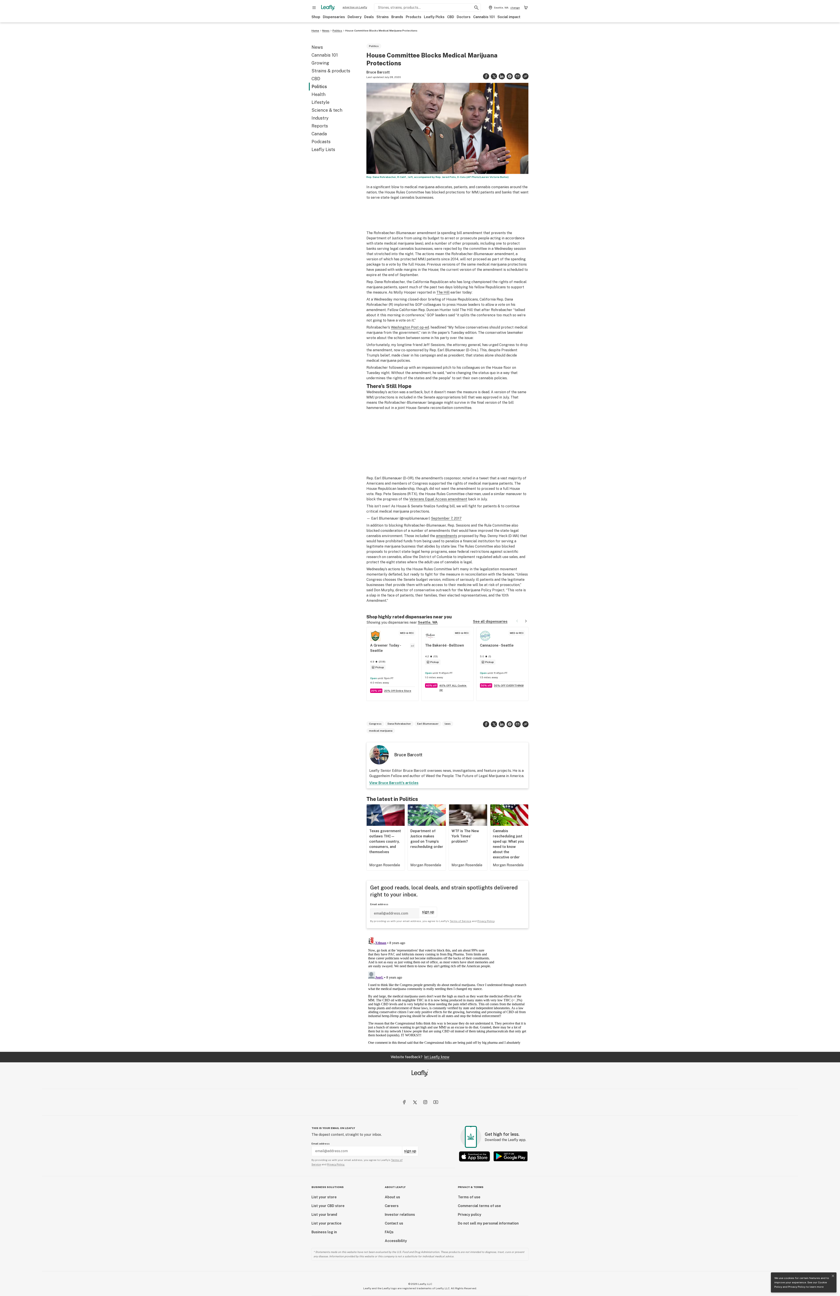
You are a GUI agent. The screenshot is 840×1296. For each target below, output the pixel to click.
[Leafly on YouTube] (435, 1102)
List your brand (324, 1214)
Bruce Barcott (378, 72)
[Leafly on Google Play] (511, 1156)
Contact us (394, 1223)
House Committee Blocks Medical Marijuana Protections (381, 30)
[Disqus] (447, 990)
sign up (428, 912)
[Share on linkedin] (502, 76)
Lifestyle (320, 102)
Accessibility (396, 1241)
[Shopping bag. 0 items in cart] (525, 7)
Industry (320, 118)
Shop (316, 17)
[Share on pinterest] (510, 76)
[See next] (525, 621)
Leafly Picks (434, 17)
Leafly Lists (323, 149)
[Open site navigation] (314, 7)
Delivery (355, 17)
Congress (375, 723)
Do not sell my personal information (488, 1223)
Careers (392, 1206)
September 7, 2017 (446, 518)
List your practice (326, 1223)
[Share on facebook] (486, 76)
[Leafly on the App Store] (474, 1156)
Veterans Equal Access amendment (438, 499)
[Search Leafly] (476, 7)
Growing (320, 63)
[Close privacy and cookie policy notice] (833, 1276)
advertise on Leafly (355, 7)
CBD (450, 17)
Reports (320, 126)
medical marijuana (380, 730)
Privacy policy (469, 1214)
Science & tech (327, 110)
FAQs (389, 1232)
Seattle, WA (428, 622)
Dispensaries (334, 17)
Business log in (324, 1232)
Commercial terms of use (479, 1206)
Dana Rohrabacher (399, 723)
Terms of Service (460, 921)
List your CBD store (328, 1206)
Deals (369, 17)
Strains (382, 17)
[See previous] (517, 621)
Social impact (508, 17)
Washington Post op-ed (410, 327)
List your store (324, 1197)
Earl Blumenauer (428, 723)
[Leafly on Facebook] (404, 1102)
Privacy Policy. (336, 1164)
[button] (525, 76)
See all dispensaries (490, 621)
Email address (379, 904)
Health (319, 94)
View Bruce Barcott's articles (393, 783)
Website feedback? (420, 1057)
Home (315, 30)
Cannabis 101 (484, 17)
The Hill (443, 292)
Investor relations (400, 1214)
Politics (337, 30)
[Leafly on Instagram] (425, 1102)
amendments (446, 536)
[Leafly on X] (415, 1102)
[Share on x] (494, 76)
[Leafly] (328, 7)
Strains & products (331, 70)
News (325, 30)
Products (413, 17)
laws (448, 723)
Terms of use (469, 1197)
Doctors (464, 17)
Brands (397, 17)
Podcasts (321, 141)
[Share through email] (517, 76)
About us (392, 1197)
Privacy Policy (796, 1286)
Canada (319, 133)
